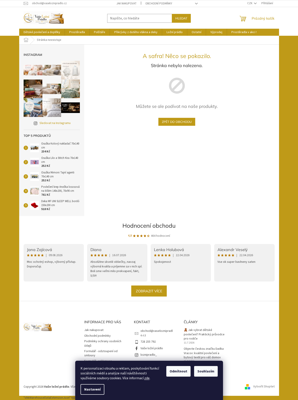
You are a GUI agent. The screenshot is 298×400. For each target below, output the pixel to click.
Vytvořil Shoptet (264, 387)
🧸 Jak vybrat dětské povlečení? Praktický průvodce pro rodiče (204, 334)
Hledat (181, 18)
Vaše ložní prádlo (152, 348)
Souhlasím (205, 371)
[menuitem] (42, 32)
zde (147, 378)
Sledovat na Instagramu (55, 123)
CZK (250, 3)
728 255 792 (148, 342)
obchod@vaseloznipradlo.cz (157, 333)
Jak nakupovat (126, 4)
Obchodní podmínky (158, 4)
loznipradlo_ (149, 355)
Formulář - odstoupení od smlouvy (101, 353)
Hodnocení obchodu (149, 225)
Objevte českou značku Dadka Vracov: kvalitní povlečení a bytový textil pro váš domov (204, 353)
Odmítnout (178, 371)
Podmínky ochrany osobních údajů (102, 343)
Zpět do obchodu (177, 122)
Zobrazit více (149, 291)
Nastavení (92, 389)
